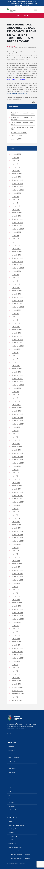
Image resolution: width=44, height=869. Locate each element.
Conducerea (11, 747)
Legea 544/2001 (16, 136)
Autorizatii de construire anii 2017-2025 (21, 118)
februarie (17, 174)
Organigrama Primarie (14, 758)
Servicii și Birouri (13, 754)
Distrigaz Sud (12, 806)
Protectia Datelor (13, 836)
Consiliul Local (12, 750)
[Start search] (24, 9)
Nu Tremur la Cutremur (14, 810)
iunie (15, 161)
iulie (15, 157)
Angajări (11, 840)
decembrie (17, 180)
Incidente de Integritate (14, 851)
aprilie (16, 167)
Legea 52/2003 (16, 139)
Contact (10, 765)
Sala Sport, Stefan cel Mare (15, 784)
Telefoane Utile (28, 3)
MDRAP (10, 788)
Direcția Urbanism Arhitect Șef (22, 48)
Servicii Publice (12, 761)
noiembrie (17, 183)
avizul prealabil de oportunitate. (16, 79)
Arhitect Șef (11, 822)
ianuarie (16, 177)
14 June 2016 (12, 46)
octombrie (17, 187)
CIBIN (10, 799)
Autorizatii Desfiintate (19, 132)
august (16, 154)
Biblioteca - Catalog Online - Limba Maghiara (20, 858)
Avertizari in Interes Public (15, 847)
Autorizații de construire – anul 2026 (22, 114)
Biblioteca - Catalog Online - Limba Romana (19, 855)
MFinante (11, 792)
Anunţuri (26, 15)
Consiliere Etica (12, 844)
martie (16, 170)
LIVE (36, 3)
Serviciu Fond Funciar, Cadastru (16, 825)
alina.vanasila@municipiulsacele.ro (17, 93)
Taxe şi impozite (12, 829)
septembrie (18, 190)
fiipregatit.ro (17, 3)
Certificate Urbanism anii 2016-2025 (22, 128)
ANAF (10, 795)
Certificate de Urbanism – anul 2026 (22, 123)
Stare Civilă (11, 833)
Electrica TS (11, 803)
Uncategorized (32, 48)
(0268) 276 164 (12, 1)
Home (19, 15)
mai (15, 164)
